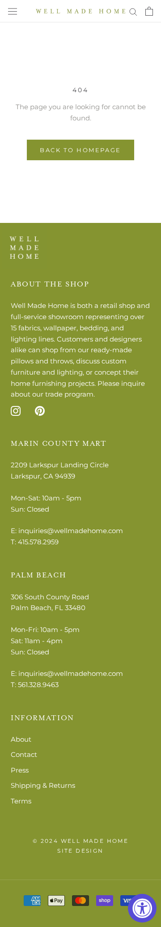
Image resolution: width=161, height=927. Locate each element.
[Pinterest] (40, 410)
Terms (21, 801)
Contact (24, 754)
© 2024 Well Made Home (80, 840)
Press (20, 770)
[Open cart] (149, 11)
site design (80, 850)
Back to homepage (80, 150)
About (21, 739)
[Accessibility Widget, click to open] (142, 908)
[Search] (133, 11)
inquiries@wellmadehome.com (70, 530)
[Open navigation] (12, 11)
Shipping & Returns (43, 785)
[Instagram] (16, 410)
